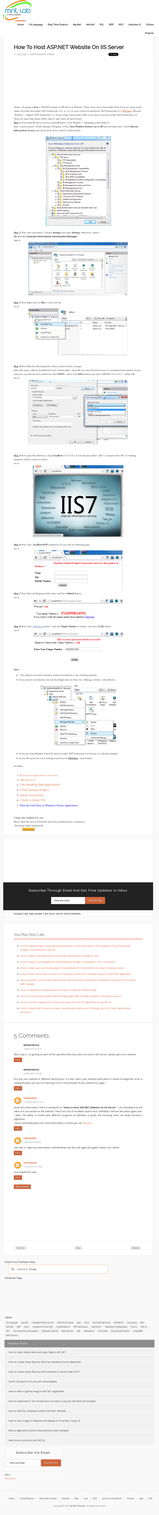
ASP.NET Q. (119, 1322)
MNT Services (12, 1335)
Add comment (22, 1186)
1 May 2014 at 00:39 (32, 1142)
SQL (102, 24)
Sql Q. (26, 1326)
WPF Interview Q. (81, 1326)
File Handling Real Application (40, 784)
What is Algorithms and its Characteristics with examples (38, 1430)
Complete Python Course (43, 1322)
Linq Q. (134, 1326)
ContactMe (137, 1331)
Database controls (50, 1331)
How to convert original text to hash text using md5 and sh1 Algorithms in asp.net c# (65, 1002)
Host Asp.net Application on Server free (38, 775)
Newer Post (20, 1248)
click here (87, 1122)
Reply (18, 1060)
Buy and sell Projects (120, 1331)
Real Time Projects (58, 24)
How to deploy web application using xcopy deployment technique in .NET (59, 955)
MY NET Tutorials (77, 1505)
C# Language (36, 24)
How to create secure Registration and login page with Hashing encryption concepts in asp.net (70, 996)
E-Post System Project (34, 790)
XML (78, 1331)
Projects (149, 33)
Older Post (135, 1248)
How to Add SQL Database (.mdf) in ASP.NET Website (37, 1410)
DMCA (7, 1474)
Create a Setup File (32, 800)
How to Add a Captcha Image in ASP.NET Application (36, 1391)
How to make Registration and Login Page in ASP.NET (37, 1352)
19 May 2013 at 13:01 (32, 1049)
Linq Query (132, 1322)
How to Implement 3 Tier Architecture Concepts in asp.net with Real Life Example (52, 1401)
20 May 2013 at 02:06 (32, 1073)
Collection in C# (27, 779)
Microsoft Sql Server (101, 1322)
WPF (111, 24)
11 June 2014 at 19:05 (32, 1166)
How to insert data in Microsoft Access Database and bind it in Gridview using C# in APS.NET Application (75, 973)
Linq (86, 1498)
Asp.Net (77, 24)
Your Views (103, 1331)
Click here (126, 111)
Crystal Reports (63, 1326)
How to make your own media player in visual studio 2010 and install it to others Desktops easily (72, 967)
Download (29, 829)
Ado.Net (90, 24)
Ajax (79, 1322)
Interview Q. (135, 24)
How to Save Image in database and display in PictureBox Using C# (44, 1420)
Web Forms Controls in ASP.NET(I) (26, 1440)
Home (20, 24)
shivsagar (29, 1162)
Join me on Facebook (112, 1498)
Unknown (29, 1098)
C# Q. (86, 1322)
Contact (130, 1498)
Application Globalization (116, 1326)
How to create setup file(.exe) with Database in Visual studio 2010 (44, 1371)
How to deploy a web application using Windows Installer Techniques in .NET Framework (67, 961)
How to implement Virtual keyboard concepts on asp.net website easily (58, 989)
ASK (150, 1498)
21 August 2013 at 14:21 (33, 1102)
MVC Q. (144, 1326)
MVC (121, 24)
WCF (8, 1331)
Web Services (67, 1331)
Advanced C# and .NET (43, 1326)
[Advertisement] (78, 82)
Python (150, 24)
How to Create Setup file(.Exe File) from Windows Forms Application (44, 1361)
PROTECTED (10, 1478)
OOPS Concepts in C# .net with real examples (32, 1381)
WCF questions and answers (26, 1331)
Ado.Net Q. (97, 1326)
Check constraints (31, 795)
